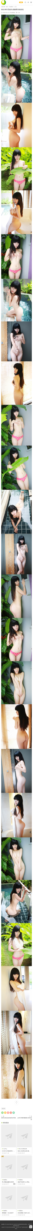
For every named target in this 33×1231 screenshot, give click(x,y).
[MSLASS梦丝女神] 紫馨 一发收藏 (24, 1151)
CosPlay (5, 1148)
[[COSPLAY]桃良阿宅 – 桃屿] (8, 1136)
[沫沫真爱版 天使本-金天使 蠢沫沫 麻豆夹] (24, 1198)
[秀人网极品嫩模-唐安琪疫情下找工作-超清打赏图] (8, 1167)
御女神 (3, 1108)
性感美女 (13, 12)
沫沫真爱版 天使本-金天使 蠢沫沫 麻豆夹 (24, 1213)
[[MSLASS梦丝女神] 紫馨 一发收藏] (24, 1136)
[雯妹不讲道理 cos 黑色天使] (24, 1167)
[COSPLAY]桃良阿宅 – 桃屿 (8, 1151)
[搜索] (25, 2)
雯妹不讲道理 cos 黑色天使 (24, 1182)
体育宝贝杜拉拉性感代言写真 (8, 1117)
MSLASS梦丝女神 (23, 1148)
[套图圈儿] (3, 2)
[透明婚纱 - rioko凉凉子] (8, 1198)
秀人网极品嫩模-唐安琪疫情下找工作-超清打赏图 (8, 1182)
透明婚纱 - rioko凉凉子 (8, 1213)
